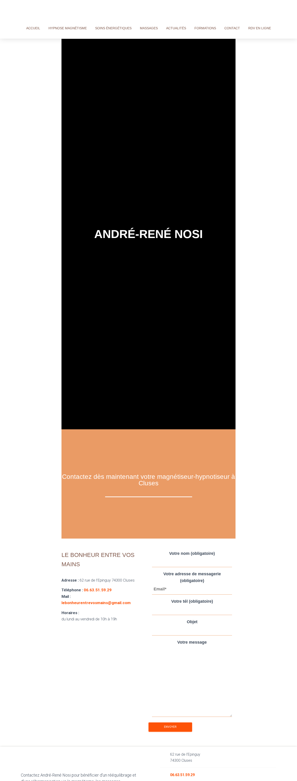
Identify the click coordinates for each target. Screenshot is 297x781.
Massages (149, 28)
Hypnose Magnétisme (67, 28)
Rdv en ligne (259, 28)
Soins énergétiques (113, 28)
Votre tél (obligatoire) (192, 601)
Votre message (192, 642)
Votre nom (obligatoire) (192, 553)
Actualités (176, 28)
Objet (192, 621)
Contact (232, 28)
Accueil (33, 28)
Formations (205, 28)
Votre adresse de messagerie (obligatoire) (192, 577)
